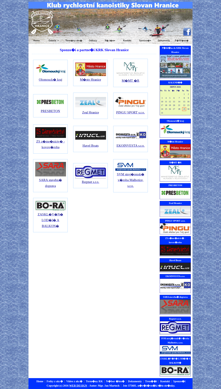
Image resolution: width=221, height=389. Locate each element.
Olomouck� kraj (50, 79)
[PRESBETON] (49, 106)
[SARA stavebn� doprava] (49, 175)
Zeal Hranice (90, 112)
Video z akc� (74, 381)
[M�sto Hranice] (89, 75)
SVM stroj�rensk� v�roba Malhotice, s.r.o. (130, 180)
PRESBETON (50, 111)
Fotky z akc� (55, 381)
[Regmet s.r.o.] (89, 177)
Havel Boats (91, 145)
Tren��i (151, 381)
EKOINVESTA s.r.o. (131, 145)
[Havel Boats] (89, 141)
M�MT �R (130, 80)
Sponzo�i (179, 381)
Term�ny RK (94, 381)
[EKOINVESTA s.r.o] (129, 141)
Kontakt (127, 40)
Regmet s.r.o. (90, 182)
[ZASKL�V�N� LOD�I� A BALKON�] (49, 209)
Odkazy (93, 40)
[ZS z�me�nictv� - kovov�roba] (49, 136)
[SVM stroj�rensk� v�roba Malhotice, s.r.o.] (129, 169)
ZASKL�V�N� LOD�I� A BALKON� (50, 220)
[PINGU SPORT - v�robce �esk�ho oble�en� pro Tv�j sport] (129, 107)
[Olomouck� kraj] (49, 75)
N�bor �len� (115, 381)
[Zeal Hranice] (89, 107)
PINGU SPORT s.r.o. (130, 112)
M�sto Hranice (90, 79)
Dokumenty (164, 40)
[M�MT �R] (129, 76)
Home (36, 40)
